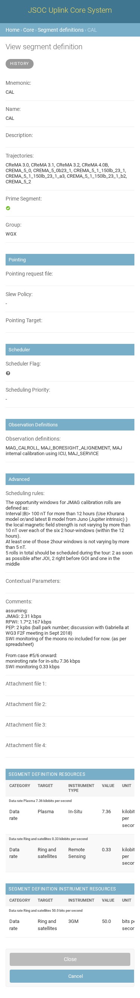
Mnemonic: (18, 83)
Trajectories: (20, 156)
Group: (13, 225)
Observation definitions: (33, 439)
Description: (19, 135)
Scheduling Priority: (28, 390)
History (19, 63)
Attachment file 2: (26, 704)
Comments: (19, 601)
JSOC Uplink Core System (70, 10)
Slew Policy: (19, 294)
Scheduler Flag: (23, 364)
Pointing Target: (24, 320)
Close (70, 959)
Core (28, 30)
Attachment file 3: (26, 725)
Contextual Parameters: (33, 581)
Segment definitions (61, 30)
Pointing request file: (29, 274)
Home (12, 30)
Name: (13, 109)
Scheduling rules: (25, 493)
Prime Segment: (24, 199)
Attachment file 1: (26, 684)
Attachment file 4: (26, 745)
